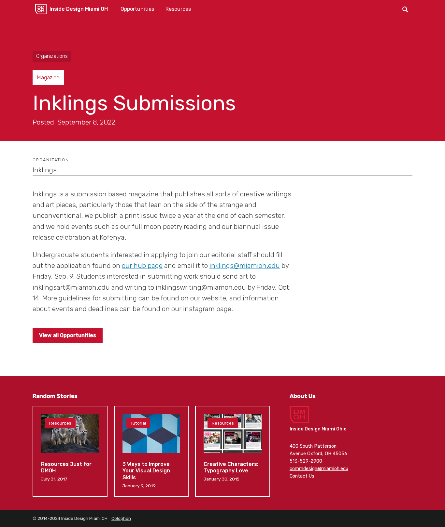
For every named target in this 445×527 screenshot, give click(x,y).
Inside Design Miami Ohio (318, 429)
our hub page (142, 266)
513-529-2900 (306, 461)
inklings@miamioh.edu (244, 266)
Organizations (52, 56)
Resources (178, 9)
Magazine (48, 77)
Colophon (121, 518)
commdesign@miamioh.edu (319, 468)
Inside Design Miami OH (79, 9)
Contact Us (302, 476)
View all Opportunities (67, 335)
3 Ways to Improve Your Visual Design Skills (151, 451)
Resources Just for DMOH (70, 451)
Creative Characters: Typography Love (232, 451)
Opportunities (137, 9)
